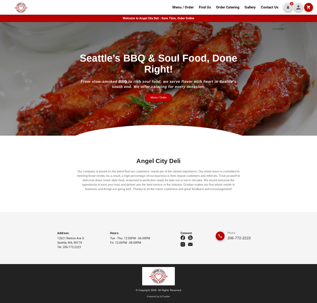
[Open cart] (308, 7)
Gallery (250, 7)
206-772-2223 (239, 238)
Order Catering (227, 7)
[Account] (298, 7)
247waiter (165, 296)
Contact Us (269, 7)
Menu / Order (183, 7)
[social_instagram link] (183, 244)
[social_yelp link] (190, 237)
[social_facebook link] (183, 237)
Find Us (205, 7)
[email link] (190, 244)
